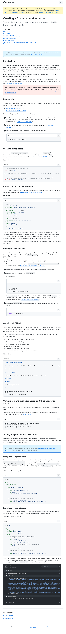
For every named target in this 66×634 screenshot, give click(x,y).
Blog (31, 627)
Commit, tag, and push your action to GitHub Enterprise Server (19, 42)
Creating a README (8, 40)
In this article (6, 29)
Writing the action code (9, 38)
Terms (16, 626)
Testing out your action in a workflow (13, 44)
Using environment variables (15, 108)
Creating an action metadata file (11, 37)
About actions (26, 414)
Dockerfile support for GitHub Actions (40, 157)
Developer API (52, 626)
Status (30, 626)
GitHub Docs (10, 2)
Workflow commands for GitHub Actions (32, 266)
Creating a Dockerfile (8, 35)
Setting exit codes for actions (30, 299)
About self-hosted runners (14, 83)
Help (34, 626)
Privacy (20, 626)
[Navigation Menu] (61, 2)
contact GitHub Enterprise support (48, 12)
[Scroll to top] (62, 630)
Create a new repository (24, 121)
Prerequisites (6, 33)
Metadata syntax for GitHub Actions (31, 192)
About (34, 627)
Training (58, 626)
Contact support (9, 618)
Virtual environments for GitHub (16, 111)
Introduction (6, 31)
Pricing (46, 626)
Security (25, 626)
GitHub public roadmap (36, 54)
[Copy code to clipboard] (58, 135)
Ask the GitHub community (12, 615)
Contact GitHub (39, 626)
